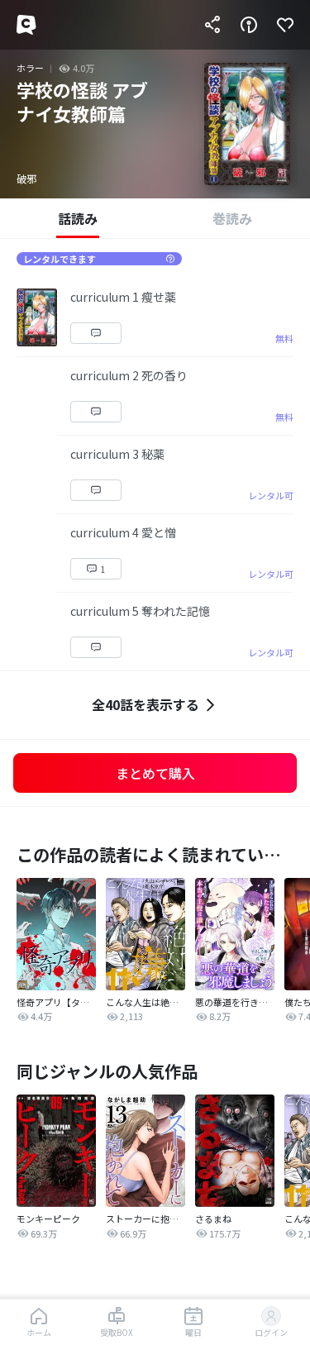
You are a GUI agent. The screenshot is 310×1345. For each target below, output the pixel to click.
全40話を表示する (145, 704)
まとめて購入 (155, 773)
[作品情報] (249, 25)
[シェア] (212, 25)
